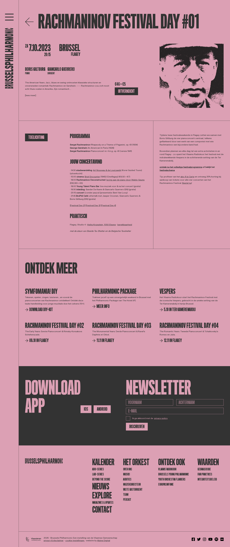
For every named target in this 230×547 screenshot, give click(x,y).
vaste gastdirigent (132, 489)
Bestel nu (186, 183)
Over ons (127, 469)
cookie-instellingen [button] (75, 540)
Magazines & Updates (102, 502)
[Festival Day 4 (108, 205)
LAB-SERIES (98, 474)
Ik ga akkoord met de (150, 418)
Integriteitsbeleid (207, 479)
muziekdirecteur (132, 484)
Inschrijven (136, 426)
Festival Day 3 (93, 205)
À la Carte (189, 176)
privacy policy (161, 418)
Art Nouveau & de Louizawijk (107, 170)
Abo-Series (98, 469)
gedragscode (204, 469)
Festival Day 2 (77, 205)
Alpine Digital (103, 540)
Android (102, 409)
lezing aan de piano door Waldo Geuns (125, 179)
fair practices (205, 474)
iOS (86, 409)
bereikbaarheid (124, 224)
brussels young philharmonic (173, 474)
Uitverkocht (126, 91)
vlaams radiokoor (167, 469)
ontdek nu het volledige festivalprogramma (181, 167)
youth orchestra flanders (171, 479)
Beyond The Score (101, 479)
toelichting (36, 137)
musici (126, 474)
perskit (127, 500)
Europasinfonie (166, 484)
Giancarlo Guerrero (61, 69)
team (125, 494)
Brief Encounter (92, 176)
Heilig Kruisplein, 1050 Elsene (101, 224)
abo (182, 176)
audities (127, 479)
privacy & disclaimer (53, 540)
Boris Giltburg (35, 69)
